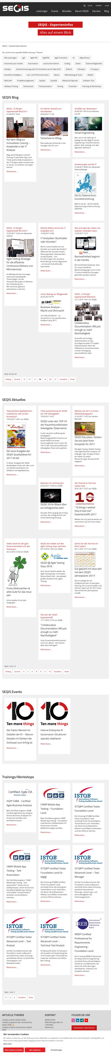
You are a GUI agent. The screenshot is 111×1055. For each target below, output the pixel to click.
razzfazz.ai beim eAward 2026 (14, 1020)
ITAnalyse (81, 69)
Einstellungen (56, 1050)
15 (24, 379)
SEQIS (4, 46)
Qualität (54, 80)
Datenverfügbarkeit (94, 63)
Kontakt (99, 5)
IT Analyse (95, 69)
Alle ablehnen (35, 1050)
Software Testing (11, 86)
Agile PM (33, 58)
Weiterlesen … (20, 142)
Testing (60, 86)
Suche (84, 6)
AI (73, 58)
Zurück (17, 379)
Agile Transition (61, 58)
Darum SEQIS (82, 11)
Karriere (96, 11)
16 (29, 379)
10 (50, 671)
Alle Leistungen (10, 58)
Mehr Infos (7, 1044)
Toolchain (73, 86)
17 (35, 379)
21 (55, 379)
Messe (56, 75)
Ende (72, 379)
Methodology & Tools (73, 75)
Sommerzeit (28, 86)
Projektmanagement (25, 80)
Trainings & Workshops (91, 86)
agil (23, 58)
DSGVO (69, 69)
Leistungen (41, 11)
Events (54, 11)
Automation (33, 63)
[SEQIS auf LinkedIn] (77, 1020)
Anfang (8, 379)
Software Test (88, 80)
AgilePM (46, 58)
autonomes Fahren (51, 63)
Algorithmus (85, 58)
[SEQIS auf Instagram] (73, 1020)
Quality (42, 80)
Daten (78, 63)
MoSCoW (8, 80)
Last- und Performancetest (38, 75)
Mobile (90, 75)
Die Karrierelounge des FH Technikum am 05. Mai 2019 (38, 69)
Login (107, 5)
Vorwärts (63, 379)
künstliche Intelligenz (12, 75)
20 (50, 379)
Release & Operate (70, 80)
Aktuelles (66, 11)
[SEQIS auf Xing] (82, 1020)
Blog (106, 11)
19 (45, 379)
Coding (67, 63)
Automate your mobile (13, 63)
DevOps (7, 69)
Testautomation (45, 86)
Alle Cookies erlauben (14, 1050)
